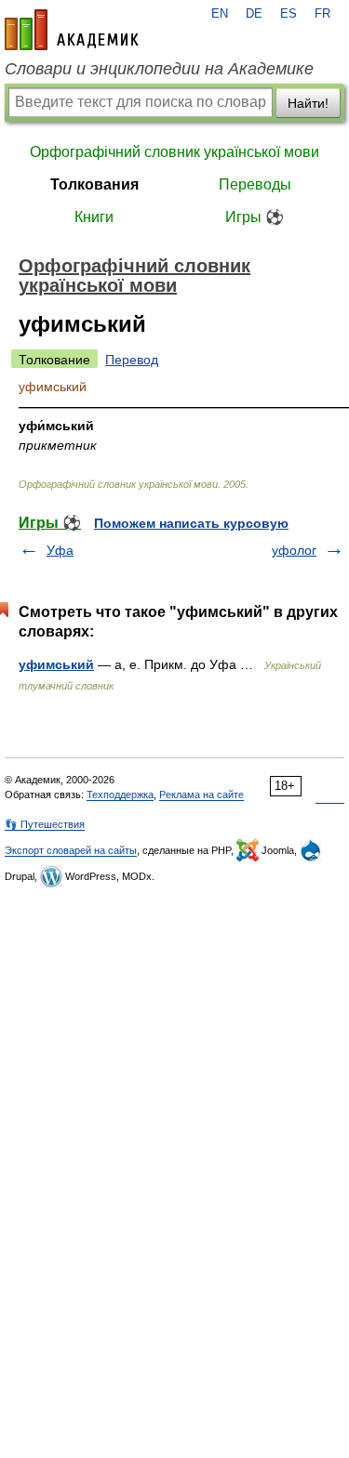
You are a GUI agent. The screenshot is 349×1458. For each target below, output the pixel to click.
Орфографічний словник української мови (174, 152)
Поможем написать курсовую (191, 523)
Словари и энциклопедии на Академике (159, 68)
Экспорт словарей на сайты (71, 850)
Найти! (308, 103)
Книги (94, 217)
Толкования (94, 184)
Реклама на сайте (201, 794)
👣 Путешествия (45, 824)
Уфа (60, 550)
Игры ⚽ (254, 217)
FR (322, 13)
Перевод (131, 359)
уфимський (56, 664)
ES (288, 13)
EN (219, 13)
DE (254, 13)
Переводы (255, 184)
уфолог (294, 550)
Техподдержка (120, 794)
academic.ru (72, 29)
